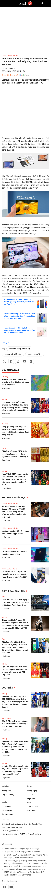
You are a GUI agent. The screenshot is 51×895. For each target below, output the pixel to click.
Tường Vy (12, 68)
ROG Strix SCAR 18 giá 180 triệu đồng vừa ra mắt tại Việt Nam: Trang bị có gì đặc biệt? (14, 574)
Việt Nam (5, 399)
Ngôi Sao (31, 799)
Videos (8, 806)
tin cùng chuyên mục (14, 497)
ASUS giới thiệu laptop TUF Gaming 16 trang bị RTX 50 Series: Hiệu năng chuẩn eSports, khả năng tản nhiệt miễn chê (14, 511)
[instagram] (17, 361)
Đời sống (5, 377)
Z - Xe (30, 795)
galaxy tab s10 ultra (12, 354)
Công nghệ (32, 791)
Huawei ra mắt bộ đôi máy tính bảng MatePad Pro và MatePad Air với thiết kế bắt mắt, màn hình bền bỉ (19, 330)
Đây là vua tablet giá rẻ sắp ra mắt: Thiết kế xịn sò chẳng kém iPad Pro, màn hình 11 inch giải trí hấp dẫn (19, 316)
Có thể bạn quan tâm (14, 591)
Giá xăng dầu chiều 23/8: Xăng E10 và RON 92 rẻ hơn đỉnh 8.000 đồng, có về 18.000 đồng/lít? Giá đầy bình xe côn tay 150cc (15, 746)
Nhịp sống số (6, 718)
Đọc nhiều (7, 688)
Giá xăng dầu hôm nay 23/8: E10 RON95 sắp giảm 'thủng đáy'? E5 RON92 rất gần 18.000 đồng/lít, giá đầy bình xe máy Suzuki (15, 701)
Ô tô (3, 597)
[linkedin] (31, 361)
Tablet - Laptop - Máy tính (10, 56)
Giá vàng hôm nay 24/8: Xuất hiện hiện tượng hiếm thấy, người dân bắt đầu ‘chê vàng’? (15, 454)
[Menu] (47, 3)
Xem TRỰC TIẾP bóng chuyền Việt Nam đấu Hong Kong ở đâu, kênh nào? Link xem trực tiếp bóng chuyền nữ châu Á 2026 (15, 479)
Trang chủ (6, 791)
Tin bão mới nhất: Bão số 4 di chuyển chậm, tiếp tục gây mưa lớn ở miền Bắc (15, 382)
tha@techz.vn (35, 834)
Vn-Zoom (31, 811)
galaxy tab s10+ (34, 354)
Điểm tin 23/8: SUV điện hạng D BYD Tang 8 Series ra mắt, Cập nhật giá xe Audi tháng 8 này (15, 602)
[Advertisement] (25, 111)
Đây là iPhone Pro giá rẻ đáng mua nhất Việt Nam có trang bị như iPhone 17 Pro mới (15, 724)
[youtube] (24, 361)
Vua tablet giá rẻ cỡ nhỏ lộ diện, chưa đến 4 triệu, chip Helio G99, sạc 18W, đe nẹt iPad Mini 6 (19, 302)
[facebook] (11, 361)
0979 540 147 (16, 827)
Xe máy (4, 617)
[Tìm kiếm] (40, 3)
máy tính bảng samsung (19, 349)
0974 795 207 (23, 834)
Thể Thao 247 (33, 807)
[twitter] (4, 361)
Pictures (8, 811)
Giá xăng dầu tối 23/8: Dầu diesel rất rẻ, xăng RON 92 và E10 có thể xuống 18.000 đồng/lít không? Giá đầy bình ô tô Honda (15, 647)
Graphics (9, 814)
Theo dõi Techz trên (10, 75)
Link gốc (5, 342)
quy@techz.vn (12, 831)
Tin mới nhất (10, 370)
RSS (29, 803)
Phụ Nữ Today (8, 795)
